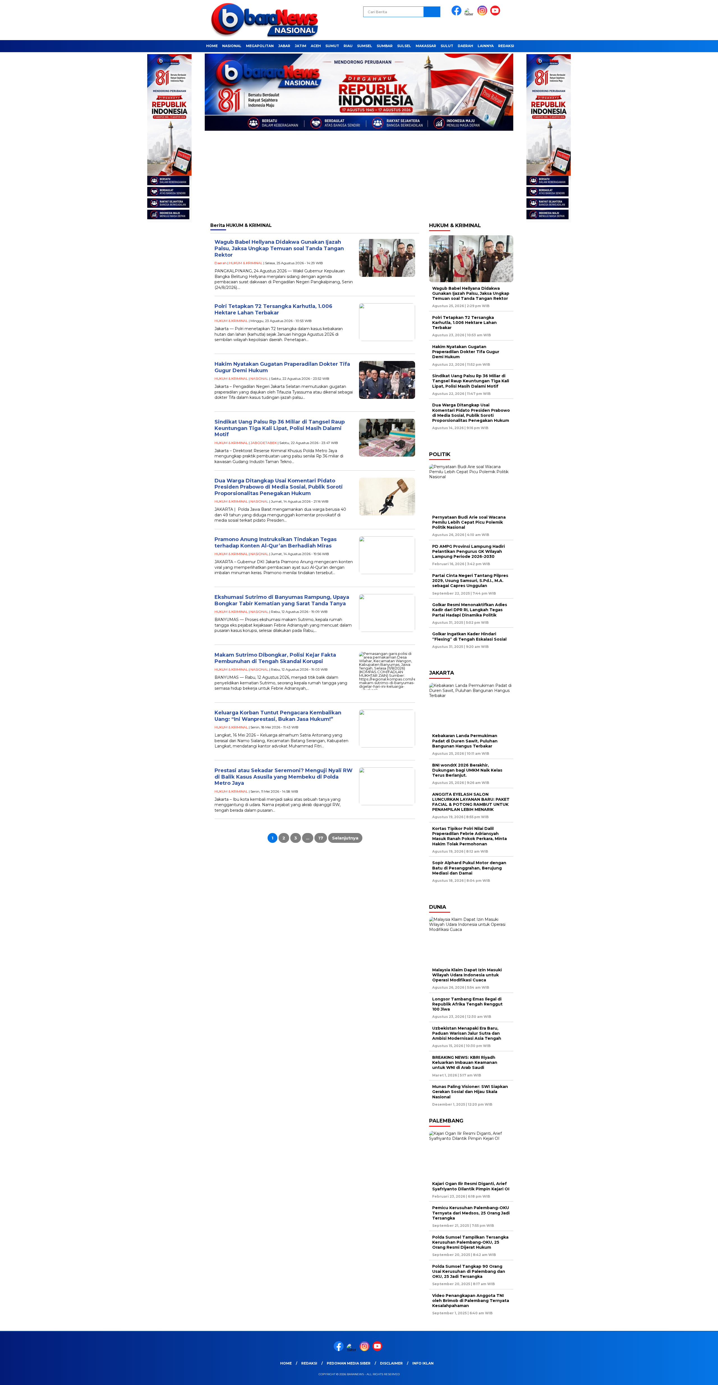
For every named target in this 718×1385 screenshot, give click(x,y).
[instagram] (483, 14)
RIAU (348, 46)
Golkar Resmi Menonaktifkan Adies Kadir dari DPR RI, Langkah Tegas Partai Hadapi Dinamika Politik (469, 609)
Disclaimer (391, 1363)
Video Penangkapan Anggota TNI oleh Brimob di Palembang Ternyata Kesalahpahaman (470, 1300)
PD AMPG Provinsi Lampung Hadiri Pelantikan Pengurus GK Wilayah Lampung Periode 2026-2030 (468, 551)
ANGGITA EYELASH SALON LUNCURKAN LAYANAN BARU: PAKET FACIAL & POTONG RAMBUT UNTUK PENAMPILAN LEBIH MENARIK (471, 802)
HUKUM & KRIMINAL (246, 263)
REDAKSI (506, 46)
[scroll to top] (692, 1376)
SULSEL (404, 46)
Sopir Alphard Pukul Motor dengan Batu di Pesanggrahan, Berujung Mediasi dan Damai (469, 867)
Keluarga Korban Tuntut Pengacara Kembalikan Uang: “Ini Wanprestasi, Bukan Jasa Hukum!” (278, 716)
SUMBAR (385, 46)
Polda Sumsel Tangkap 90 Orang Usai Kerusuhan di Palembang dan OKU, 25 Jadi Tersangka (468, 1271)
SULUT (447, 46)
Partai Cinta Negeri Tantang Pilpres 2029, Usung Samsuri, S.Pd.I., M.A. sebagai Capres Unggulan (470, 580)
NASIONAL (231, 46)
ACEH (316, 46)
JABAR (284, 46)
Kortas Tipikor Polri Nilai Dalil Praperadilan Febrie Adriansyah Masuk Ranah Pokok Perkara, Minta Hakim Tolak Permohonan (469, 836)
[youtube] (496, 14)
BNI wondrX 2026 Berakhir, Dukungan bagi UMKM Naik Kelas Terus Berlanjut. (467, 770)
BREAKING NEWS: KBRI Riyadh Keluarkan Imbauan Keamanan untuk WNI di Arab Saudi (464, 1062)
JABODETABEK (263, 443)
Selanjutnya (345, 838)
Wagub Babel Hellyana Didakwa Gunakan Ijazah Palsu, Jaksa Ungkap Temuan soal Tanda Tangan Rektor (279, 248)
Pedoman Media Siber (348, 1363)
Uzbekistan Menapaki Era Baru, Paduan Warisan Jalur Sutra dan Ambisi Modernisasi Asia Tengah (466, 1033)
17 (320, 838)
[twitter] (470, 14)
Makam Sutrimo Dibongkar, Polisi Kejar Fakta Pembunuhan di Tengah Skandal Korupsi (275, 658)
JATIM (300, 46)
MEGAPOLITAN (260, 46)
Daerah (465, 46)
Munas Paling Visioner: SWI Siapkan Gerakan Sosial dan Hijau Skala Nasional (470, 1091)
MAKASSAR (426, 46)
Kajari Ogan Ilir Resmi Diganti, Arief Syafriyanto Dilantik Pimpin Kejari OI (470, 1186)
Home (212, 46)
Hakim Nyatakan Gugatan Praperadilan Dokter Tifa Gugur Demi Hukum (465, 351)
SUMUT (332, 46)
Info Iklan (423, 1363)
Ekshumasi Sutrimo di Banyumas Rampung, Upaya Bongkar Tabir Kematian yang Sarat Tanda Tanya (282, 600)
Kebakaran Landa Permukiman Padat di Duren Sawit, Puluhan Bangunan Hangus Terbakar (465, 740)
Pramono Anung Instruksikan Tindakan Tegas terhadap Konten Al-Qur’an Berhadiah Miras (276, 542)
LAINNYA (486, 46)
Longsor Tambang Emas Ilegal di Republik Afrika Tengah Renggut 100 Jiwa (467, 1004)
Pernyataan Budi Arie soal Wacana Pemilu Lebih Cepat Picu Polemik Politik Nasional (469, 522)
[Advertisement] (359, 176)
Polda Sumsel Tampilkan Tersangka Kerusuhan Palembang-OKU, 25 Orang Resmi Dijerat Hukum (470, 1242)
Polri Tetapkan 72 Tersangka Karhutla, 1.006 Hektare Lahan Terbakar (273, 309)
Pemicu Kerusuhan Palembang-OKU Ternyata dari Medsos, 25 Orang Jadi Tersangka (471, 1212)
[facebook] (457, 14)
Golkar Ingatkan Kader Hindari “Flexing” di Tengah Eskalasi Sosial (469, 636)
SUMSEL (364, 46)
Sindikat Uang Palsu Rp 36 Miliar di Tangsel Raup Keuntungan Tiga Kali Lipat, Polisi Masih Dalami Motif (280, 428)
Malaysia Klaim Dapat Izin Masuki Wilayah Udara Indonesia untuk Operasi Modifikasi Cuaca (467, 975)
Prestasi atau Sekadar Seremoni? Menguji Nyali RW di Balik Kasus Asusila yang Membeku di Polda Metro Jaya (284, 776)
